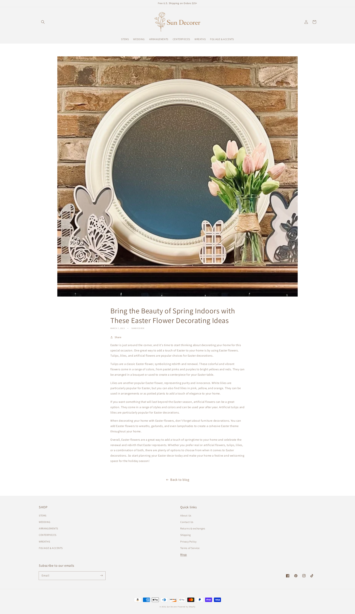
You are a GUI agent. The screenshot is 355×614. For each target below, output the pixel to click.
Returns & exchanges (192, 528)
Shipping (185, 535)
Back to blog (179, 479)
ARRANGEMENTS (48, 528)
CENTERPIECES (47, 535)
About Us (185, 515)
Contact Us (186, 522)
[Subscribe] (101, 576)
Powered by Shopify (186, 607)
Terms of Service (190, 548)
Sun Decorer (172, 607)
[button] (43, 22)
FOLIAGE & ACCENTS (50, 548)
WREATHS (44, 541)
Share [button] (118, 337)
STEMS (42, 515)
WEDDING (44, 522)
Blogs (183, 554)
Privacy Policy (188, 541)
